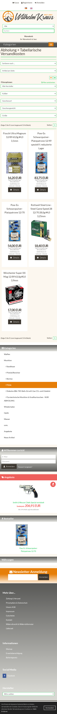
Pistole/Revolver (13, 372)
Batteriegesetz (11, 657)
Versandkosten (14, 182)
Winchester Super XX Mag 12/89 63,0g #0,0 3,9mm (14, 276)
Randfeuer (10, 366)
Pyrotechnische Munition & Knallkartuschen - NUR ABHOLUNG (26, 399)
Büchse (9, 379)
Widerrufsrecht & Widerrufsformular (20, 624)
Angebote (8, 431)
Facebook (11, 676)
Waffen (7, 354)
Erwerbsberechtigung (14, 653)
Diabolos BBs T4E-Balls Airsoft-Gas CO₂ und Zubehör (28, 391)
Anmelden (40, 3)
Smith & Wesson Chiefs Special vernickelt (28, 502)
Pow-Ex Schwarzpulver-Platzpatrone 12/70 (15, 208)
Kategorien (9, 44)
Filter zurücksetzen (49, 82)
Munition (8, 360)
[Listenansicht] (54, 77)
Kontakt (9, 620)
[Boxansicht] (51, 77)
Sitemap (9, 649)
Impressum (10, 611)
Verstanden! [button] (49, 708)
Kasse (16, 3)
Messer (7, 419)
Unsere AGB (10, 607)
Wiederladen (9, 407)
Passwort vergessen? (25, 467)
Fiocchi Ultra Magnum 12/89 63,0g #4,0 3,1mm (14, 137)
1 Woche (17, 186)
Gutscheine (10, 616)
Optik (6, 413)
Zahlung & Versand (13, 599)
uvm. (6, 425)
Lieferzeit (9, 628)
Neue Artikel (9, 437)
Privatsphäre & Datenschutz (16, 603)
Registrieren (27, 3)
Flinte (8, 385)
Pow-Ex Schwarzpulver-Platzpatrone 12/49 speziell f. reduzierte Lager (41, 141)
